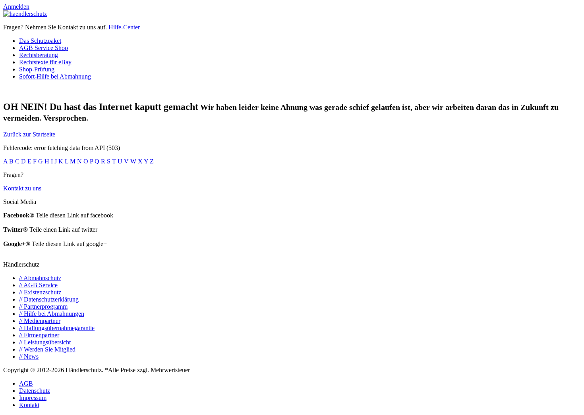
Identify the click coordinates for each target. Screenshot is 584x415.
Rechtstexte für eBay (45, 62)
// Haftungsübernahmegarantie (57, 328)
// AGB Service (38, 285)
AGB (26, 383)
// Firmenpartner (39, 335)
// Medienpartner (39, 320)
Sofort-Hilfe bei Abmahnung (55, 76)
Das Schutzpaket (40, 40)
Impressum (32, 397)
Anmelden (16, 6)
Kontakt (29, 405)
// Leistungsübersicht (45, 342)
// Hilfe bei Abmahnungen (51, 313)
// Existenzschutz (40, 292)
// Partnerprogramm (43, 306)
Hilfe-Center (124, 27)
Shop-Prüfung (36, 69)
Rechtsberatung (38, 55)
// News (29, 356)
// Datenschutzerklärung (49, 299)
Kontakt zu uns (22, 188)
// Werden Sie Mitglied (47, 349)
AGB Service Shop (43, 47)
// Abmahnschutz (40, 278)
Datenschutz (34, 390)
